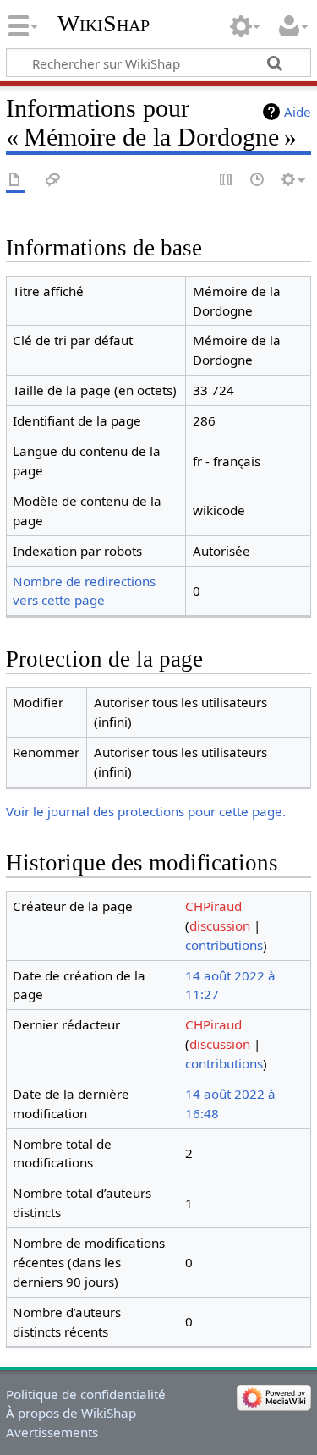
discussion (219, 925)
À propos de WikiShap (71, 1412)
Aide (297, 111)
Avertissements (52, 1432)
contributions (224, 944)
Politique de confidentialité (86, 1394)
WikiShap (103, 23)
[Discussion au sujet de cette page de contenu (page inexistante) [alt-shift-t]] (53, 180)
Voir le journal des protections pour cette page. (146, 811)
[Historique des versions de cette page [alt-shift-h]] (258, 180)
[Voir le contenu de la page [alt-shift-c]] (15, 180)
